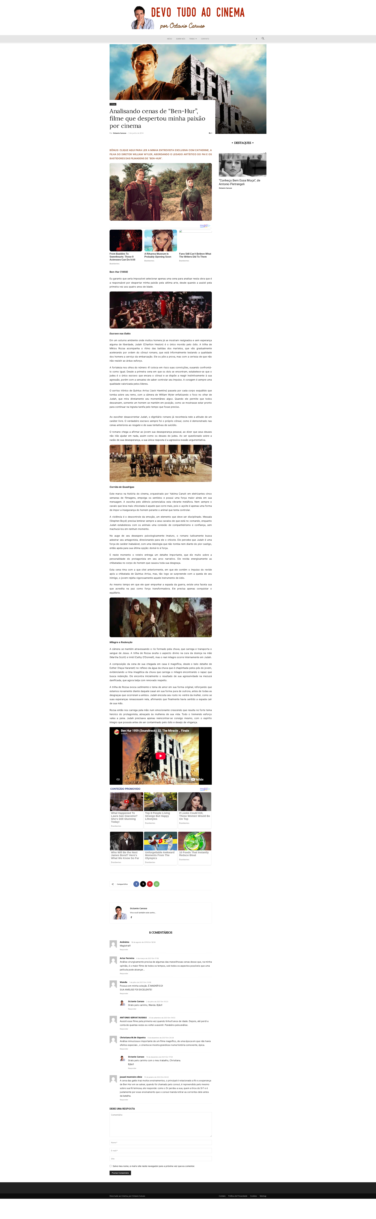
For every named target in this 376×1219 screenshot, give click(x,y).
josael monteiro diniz (131, 1076)
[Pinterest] (150, 884)
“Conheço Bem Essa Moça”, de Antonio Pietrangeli (239, 182)
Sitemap (263, 1196)
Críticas (112, 104)
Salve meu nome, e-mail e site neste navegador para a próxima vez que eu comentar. (154, 1166)
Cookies (253, 1196)
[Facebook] (256, 38)
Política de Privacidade (237, 1196)
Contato (205, 39)
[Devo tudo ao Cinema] (188, 17)
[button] (262, 38)
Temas (191, 39)
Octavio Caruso (119, 133)
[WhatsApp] (157, 884)
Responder (124, 950)
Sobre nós (180, 39)
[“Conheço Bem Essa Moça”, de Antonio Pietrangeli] (242, 165)
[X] (143, 884)
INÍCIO (169, 39)
